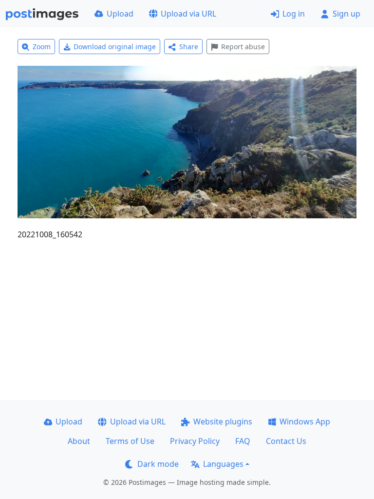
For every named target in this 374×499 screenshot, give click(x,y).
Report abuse (243, 46)
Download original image (115, 46)
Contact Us (286, 441)
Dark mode (158, 464)
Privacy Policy (195, 441)
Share (188, 46)
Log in (293, 13)
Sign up (346, 13)
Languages (223, 464)
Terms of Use (130, 441)
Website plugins (222, 421)
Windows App (305, 421)
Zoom (42, 46)
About (79, 441)
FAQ (242, 441)
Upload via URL (188, 13)
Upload (120, 13)
